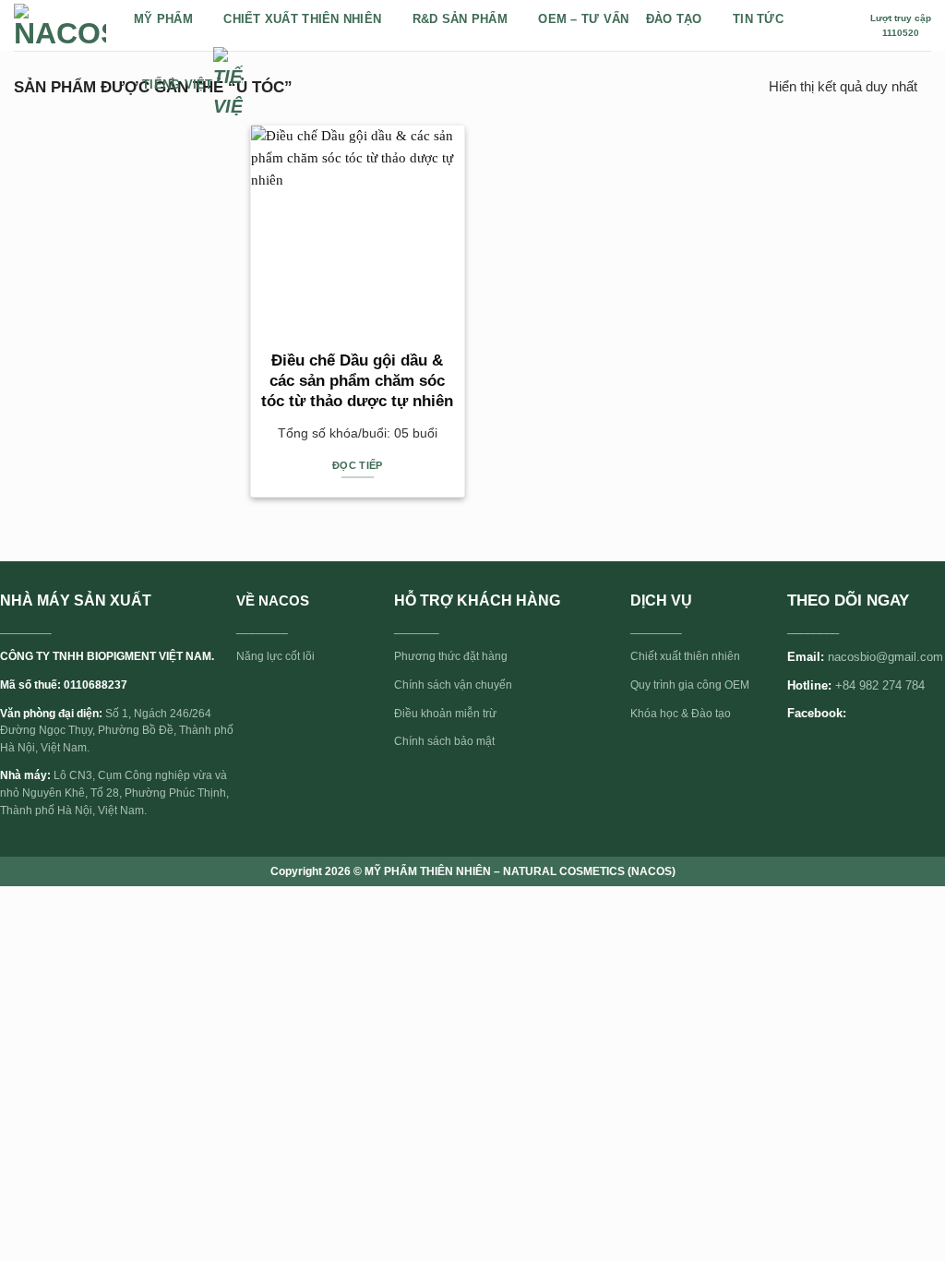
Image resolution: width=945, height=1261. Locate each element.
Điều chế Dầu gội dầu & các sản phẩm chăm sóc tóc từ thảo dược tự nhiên (357, 381)
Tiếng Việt (177, 84)
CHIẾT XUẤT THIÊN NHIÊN (302, 19)
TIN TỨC (758, 19)
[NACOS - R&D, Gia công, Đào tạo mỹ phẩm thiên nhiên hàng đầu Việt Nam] (60, 26)
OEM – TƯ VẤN (583, 19)
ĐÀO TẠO (674, 19)
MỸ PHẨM (163, 19)
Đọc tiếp (357, 465)
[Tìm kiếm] (846, 25)
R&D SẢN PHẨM (460, 19)
